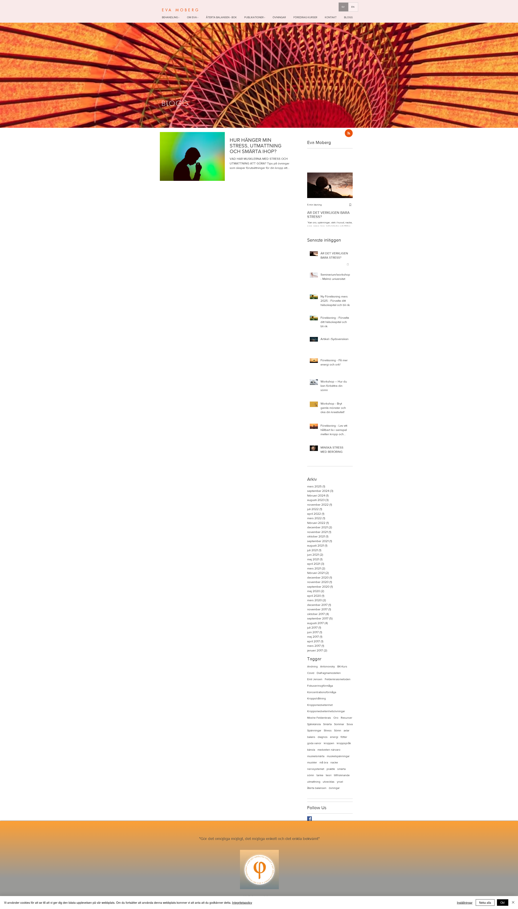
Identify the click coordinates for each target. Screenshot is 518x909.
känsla (311, 749)
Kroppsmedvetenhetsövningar (326, 711)
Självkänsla (314, 724)
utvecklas (328, 781)
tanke (319, 775)
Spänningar (314, 730)
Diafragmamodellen (329, 673)
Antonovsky (327, 666)
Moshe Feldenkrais (319, 717)
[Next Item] (346, 185)
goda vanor (314, 743)
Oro (335, 717)
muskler (312, 762)
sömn (310, 775)
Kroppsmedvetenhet (320, 705)
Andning (312, 666)
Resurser (346, 717)
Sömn (337, 730)
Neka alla (485, 902)
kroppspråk (344, 743)
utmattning (313, 781)
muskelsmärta (315, 756)
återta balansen (316, 788)
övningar (334, 788)
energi (334, 736)
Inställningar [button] (464, 902)
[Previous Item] (313, 185)
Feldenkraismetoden (337, 679)
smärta (341, 768)
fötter (344, 736)
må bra (324, 762)
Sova (350, 724)
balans (311, 736)
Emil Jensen (314, 679)
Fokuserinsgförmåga (320, 685)
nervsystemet (315, 768)
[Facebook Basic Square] (309, 818)
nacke (334, 762)
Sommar (339, 724)
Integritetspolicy (242, 902)
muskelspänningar (338, 756)
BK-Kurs (342, 666)
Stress (328, 730)
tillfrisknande (342, 775)
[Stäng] (513, 902)
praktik (331, 768)
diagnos (323, 736)
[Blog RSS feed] (349, 133)
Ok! (502, 902)
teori (328, 775)
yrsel (340, 781)
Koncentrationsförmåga (321, 692)
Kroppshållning (316, 698)
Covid (310, 673)
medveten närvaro (328, 749)
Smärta (327, 724)
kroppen (329, 743)
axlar (346, 730)
